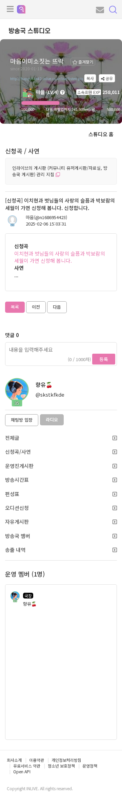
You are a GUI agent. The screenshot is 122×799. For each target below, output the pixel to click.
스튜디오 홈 (101, 134)
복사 (90, 78)
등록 (103, 359)
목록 (15, 307)
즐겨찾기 (85, 62)
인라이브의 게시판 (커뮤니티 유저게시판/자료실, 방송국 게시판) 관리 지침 (59, 171)
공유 (108, 78)
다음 (57, 307)
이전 (36, 307)
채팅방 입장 (22, 420)
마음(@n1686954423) (46, 217)
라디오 (52, 419)
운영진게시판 (19, 465)
